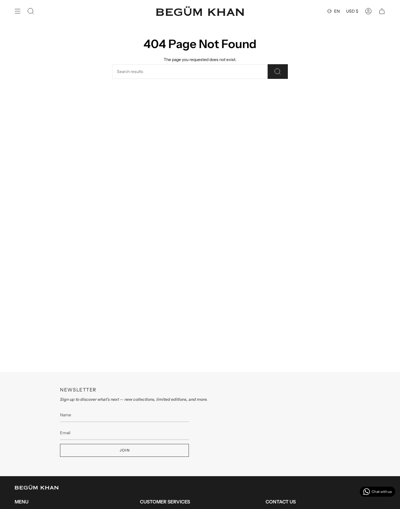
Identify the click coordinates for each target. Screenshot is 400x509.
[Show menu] (17, 11)
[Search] (278, 71)
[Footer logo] (37, 487)
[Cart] (382, 11)
